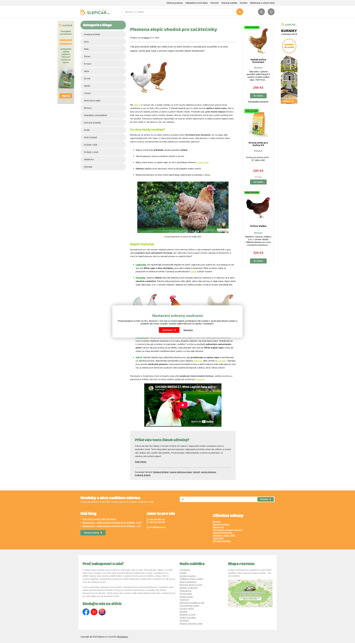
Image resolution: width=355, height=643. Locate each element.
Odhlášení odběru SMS (224, 535)
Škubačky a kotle (187, 614)
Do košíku (258, 95)
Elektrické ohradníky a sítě (192, 602)
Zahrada (88, 166)
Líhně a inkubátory (188, 582)
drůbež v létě (90, 144)
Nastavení (188, 330)
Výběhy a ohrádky (188, 617)
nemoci (88, 107)
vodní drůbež (90, 137)
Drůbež (183, 573)
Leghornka (141, 264)
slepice (137, 105)
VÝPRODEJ (185, 570)
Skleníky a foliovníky (189, 587)
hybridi (196, 472)
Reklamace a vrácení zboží (262, 3)
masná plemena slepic (181, 472)
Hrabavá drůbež (92, 34)
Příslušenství (185, 590)
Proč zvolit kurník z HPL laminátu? (99, 519)
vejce (86, 71)
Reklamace (218, 527)
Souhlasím (168, 330)
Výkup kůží (218, 538)
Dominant (221, 360)
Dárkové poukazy (175, 3)
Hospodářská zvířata (189, 605)
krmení (87, 63)
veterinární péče (92, 100)
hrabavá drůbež (142, 475)
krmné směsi (202, 162)
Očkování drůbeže (221, 541)
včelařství (89, 159)
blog (146, 37)
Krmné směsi (186, 593)
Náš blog (88, 513)
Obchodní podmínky (222, 532)
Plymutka (140, 277)
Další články (141, 461)
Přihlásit (264, 499)
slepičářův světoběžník (95, 115)
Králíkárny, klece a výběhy (191, 578)
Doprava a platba (229, 3)
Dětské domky (186, 596)
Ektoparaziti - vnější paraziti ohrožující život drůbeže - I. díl (111, 526)
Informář (214, 3)
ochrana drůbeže (92, 122)
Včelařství (184, 599)
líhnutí (87, 93)
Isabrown (197, 360)
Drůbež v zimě (91, 152)
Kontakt (243, 3)
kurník (87, 78)
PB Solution (122, 636)
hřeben (193, 271)
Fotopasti (184, 620)
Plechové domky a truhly (191, 584)
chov (86, 41)
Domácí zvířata (187, 608)
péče (86, 49)
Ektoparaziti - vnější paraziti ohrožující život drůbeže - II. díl (112, 522)
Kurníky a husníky (188, 576)
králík (87, 130)
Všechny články (91, 532)
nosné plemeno (208, 472)
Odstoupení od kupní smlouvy (227, 530)
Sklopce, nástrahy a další (191, 623)
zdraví (87, 56)
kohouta (200, 379)
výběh (87, 85)
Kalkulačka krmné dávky (196, 3)
